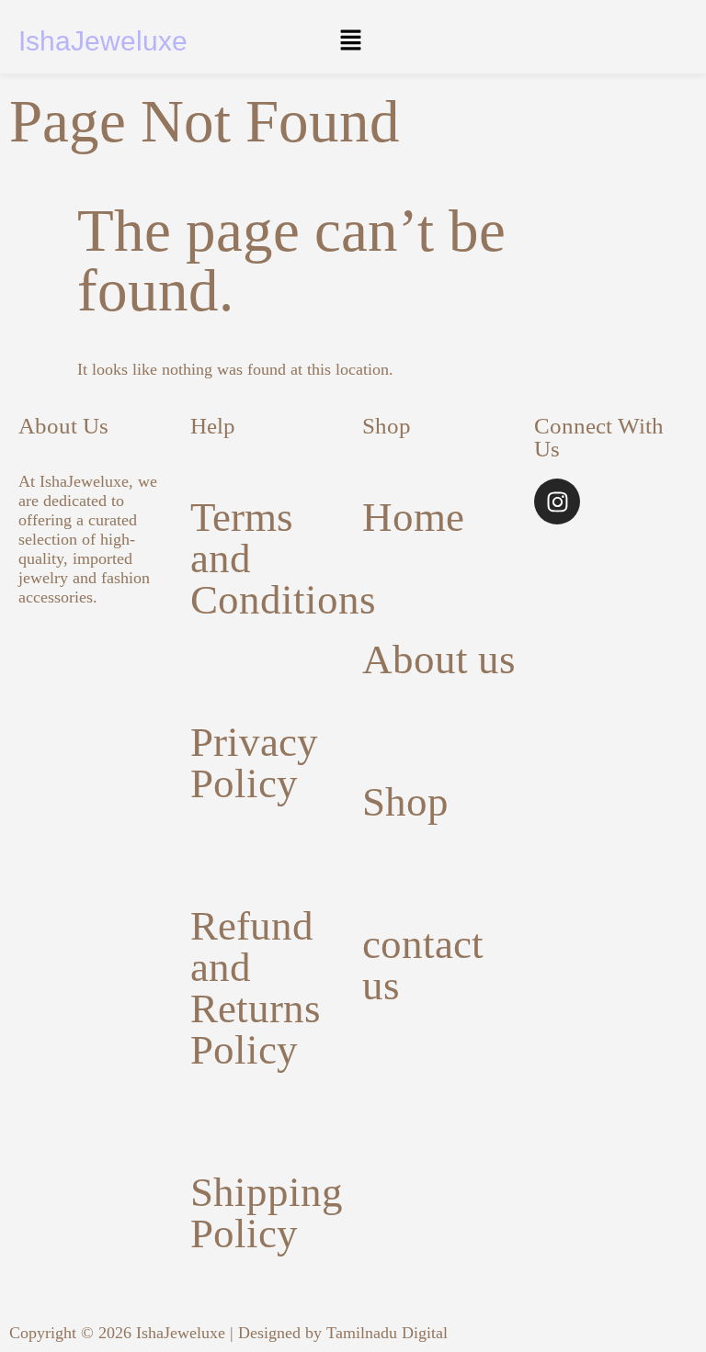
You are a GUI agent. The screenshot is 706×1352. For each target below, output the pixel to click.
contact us (423, 964)
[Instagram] (557, 501)
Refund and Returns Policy (255, 988)
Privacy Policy (254, 762)
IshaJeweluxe (103, 41)
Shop (405, 802)
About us (439, 659)
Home (413, 517)
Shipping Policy (266, 1212)
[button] (350, 41)
